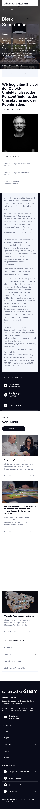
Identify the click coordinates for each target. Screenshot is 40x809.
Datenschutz (27, 799)
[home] (15, 3)
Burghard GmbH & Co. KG (9, 801)
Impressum (18, 799)
